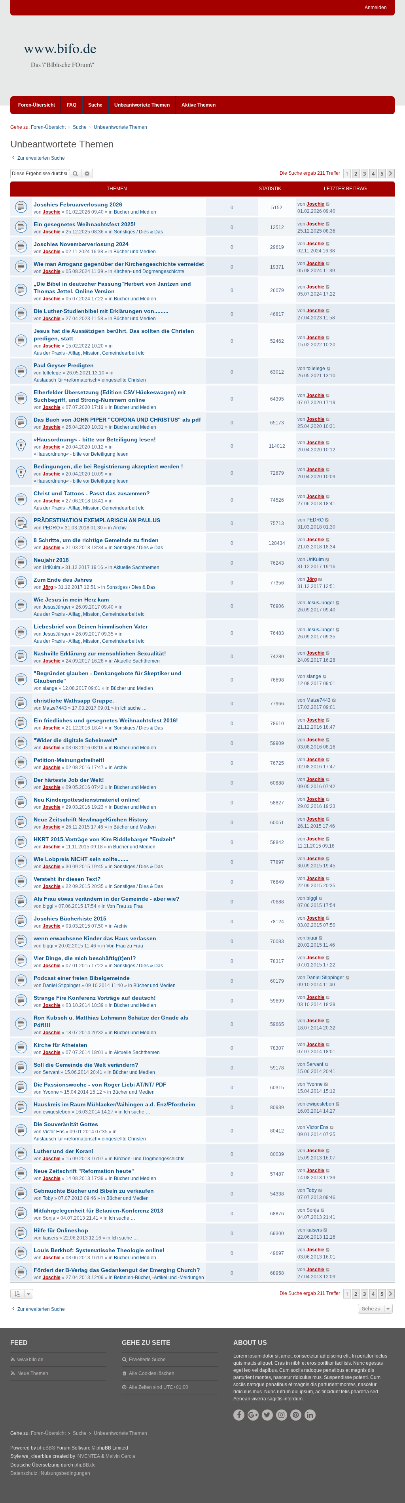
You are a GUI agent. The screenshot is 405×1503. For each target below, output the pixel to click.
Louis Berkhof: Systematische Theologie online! (99, 1250)
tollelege (52, 373)
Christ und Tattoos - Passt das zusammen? (92, 493)
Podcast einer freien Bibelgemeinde (82, 978)
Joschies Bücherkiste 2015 (70, 918)
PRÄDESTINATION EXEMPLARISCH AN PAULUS (97, 520)
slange (50, 688)
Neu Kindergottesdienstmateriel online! (87, 799)
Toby (48, 1198)
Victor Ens (53, 1131)
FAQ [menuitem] (71, 105)
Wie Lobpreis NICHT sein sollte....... (81, 859)
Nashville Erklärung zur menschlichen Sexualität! (100, 653)
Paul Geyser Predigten (64, 365)
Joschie (52, 212)
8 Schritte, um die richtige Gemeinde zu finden (96, 540)
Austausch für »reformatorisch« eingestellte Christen (90, 380)
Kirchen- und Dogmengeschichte (149, 271)
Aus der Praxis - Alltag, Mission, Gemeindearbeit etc (89, 353)
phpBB (44, 1448)
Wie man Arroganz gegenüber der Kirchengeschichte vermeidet (119, 264)
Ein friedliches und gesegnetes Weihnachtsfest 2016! (106, 720)
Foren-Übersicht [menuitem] (36, 105)
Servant (51, 1072)
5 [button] (381, 173)
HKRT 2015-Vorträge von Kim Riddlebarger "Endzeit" (104, 839)
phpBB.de (85, 1465)
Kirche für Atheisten (60, 1045)
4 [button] (373, 173)
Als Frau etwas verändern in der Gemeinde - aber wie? (107, 899)
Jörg (48, 587)
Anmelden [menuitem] (376, 7)
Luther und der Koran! (64, 1151)
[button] (391, 173)
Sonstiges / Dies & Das (138, 232)
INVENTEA (88, 1456)
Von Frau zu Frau (125, 906)
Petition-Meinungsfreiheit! (69, 760)
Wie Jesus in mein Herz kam (71, 599)
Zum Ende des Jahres (63, 580)
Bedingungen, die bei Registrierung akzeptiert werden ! (108, 466)
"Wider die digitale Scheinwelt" (75, 740)
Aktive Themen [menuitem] (199, 105)
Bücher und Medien (135, 212)
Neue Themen (32, 1373)
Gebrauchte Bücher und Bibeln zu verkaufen (94, 1191)
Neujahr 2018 (51, 560)
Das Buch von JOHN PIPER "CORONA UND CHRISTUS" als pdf (117, 419)
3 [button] (364, 173)
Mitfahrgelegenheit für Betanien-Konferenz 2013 (98, 1210)
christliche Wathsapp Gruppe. (74, 700)
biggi (48, 906)
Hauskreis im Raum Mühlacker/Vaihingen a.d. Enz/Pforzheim (114, 1104)
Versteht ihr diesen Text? (67, 879)
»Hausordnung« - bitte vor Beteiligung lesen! (95, 439)
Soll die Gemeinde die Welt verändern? (86, 1065)
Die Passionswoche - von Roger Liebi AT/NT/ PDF (100, 1084)
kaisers (50, 1238)
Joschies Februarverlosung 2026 (78, 204)
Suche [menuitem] (95, 105)
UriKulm (51, 567)
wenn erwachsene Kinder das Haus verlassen (95, 938)
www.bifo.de (60, 47)
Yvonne (51, 1092)
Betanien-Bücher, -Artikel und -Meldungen (159, 1277)
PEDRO (51, 528)
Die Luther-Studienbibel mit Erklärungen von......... (101, 311)
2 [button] (355, 173)
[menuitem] (23, 1473)
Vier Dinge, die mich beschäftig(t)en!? (85, 958)
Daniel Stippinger (61, 985)
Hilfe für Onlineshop (61, 1230)
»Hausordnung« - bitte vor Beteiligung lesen (81, 454)
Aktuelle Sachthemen (136, 567)
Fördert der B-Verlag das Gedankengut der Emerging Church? (117, 1270)
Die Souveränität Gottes (66, 1124)
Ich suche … (133, 708)
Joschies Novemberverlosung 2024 (81, 244)
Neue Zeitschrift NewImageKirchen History (91, 819)
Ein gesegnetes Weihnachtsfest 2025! (85, 224)
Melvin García (120, 1456)
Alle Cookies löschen (151, 1373)
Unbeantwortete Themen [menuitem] (142, 105)
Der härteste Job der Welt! (69, 780)
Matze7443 (55, 708)
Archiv (120, 528)
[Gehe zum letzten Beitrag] (328, 204)
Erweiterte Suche (147, 1359)
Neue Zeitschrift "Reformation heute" (84, 1171)
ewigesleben (56, 1112)
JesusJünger (56, 607)
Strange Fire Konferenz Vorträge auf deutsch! (95, 998)
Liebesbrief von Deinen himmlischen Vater (91, 626)
